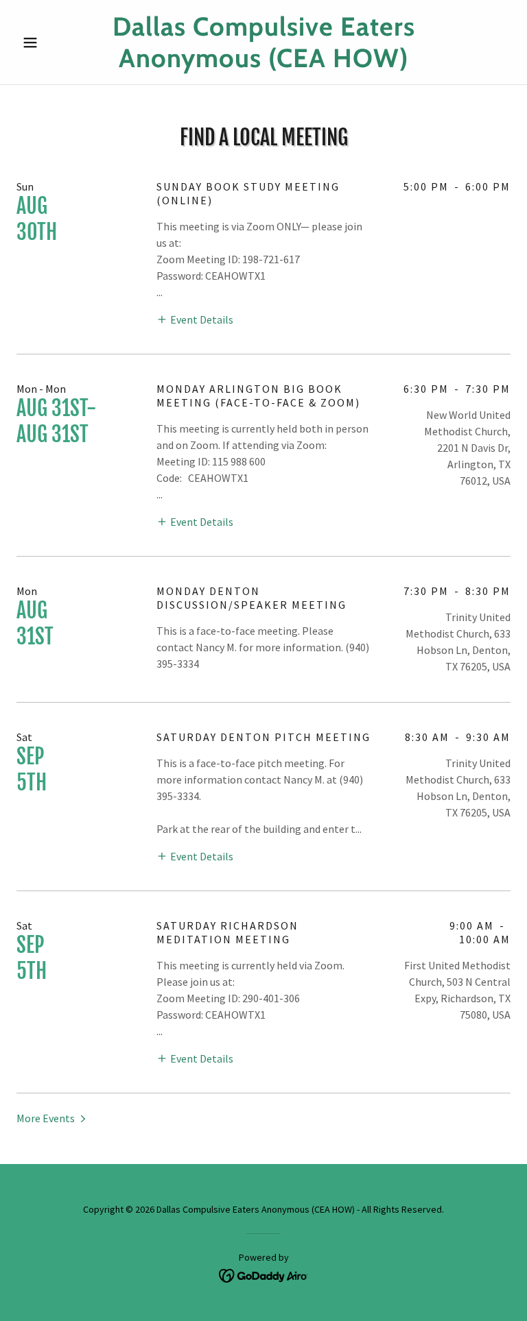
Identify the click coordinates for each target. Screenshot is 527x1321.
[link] (263, 63)
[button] (53, 42)
